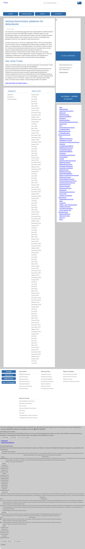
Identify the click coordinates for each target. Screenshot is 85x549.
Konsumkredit (63, 157)
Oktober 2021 (35, 221)
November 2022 (36, 191)
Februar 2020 (35, 266)
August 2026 (35, 94)
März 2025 (34, 128)
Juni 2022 (34, 203)
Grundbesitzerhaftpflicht (66, 146)
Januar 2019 (35, 295)
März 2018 (34, 318)
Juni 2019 (34, 284)
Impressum (62, 153)
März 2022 (34, 209)
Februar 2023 (35, 185)
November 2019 (36, 273)
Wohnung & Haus (64, 216)
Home (10, 14)
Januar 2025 (35, 133)
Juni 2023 (34, 176)
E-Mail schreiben (63, 72)
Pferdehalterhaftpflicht (65, 173)
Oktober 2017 (35, 329)
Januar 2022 (35, 214)
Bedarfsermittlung (64, 120)
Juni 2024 (34, 149)
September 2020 (36, 250)
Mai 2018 (34, 313)
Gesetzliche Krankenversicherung (69, 142)
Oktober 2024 (35, 140)
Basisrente (62, 113)
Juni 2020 (34, 257)
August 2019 (35, 279)
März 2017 (34, 345)
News (42, 14)
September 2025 (36, 119)
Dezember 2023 (36, 162)
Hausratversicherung (65, 149)
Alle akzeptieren (17, 541)
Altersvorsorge (63, 109)
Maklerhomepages (64, 162)
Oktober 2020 (35, 248)
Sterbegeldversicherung (66, 199)
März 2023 (34, 182)
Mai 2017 (34, 340)
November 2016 (36, 354)
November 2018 (36, 300)
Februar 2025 (35, 130)
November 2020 (36, 246)
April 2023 (34, 180)
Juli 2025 (34, 124)
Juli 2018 (34, 309)
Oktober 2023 (35, 167)
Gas (60, 137)
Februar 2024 (35, 158)
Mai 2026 (34, 101)
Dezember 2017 (36, 325)
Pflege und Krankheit (68, 371)
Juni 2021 (34, 230)
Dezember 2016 (36, 352)
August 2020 (35, 252)
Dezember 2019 (36, 270)
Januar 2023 (35, 187)
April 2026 (34, 103)
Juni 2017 (34, 338)
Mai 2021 (34, 232)
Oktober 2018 (35, 302)
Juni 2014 (34, 363)
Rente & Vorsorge (64, 186)
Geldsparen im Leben (65, 140)
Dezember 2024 (36, 135)
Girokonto (62, 144)
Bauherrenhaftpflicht (65, 116)
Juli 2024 (34, 146)
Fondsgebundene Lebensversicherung (28, 415)
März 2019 (34, 291)
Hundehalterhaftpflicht (65, 151)
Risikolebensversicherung (67, 192)
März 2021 (34, 237)
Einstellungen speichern (6, 541)
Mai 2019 (34, 286)
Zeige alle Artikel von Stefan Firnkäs (16, 83)
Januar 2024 (35, 160)
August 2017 (35, 334)
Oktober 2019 (35, 275)
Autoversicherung (23, 376)
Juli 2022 (34, 200)
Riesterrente (63, 190)
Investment (10, 97)
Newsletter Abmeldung (66, 166)
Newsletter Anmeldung (66, 168)
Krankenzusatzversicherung (67, 160)
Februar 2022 (35, 212)
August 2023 (35, 171)
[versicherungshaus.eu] (5, 2)
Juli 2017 (34, 336)
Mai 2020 (34, 259)
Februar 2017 (35, 347)
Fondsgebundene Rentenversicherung (28, 417)
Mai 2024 (34, 151)
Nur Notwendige (4, 437)
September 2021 (36, 223)
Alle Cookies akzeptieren (24, 437)
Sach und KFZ (22, 371)
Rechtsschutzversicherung (67, 182)
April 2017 (34, 343)
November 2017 (36, 327)
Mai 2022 (34, 205)
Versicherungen (12, 99)
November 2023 (36, 164)
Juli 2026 (34, 97)
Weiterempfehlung (64, 214)
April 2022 (34, 207)
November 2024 (36, 137)
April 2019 (34, 288)
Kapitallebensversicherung (67, 155)
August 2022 (35, 198)
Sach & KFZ (63, 194)
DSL (60, 125)
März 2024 (34, 155)
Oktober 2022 (35, 194)
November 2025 (36, 115)
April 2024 (34, 153)
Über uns (62, 217)
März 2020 (34, 264)
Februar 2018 (35, 320)
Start (60, 107)
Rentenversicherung (65, 188)
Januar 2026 (35, 110)
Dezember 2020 (36, 243)
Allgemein (10, 94)
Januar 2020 (35, 268)
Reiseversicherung (64, 184)
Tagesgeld (62, 203)
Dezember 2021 (36, 216)
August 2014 (35, 358)
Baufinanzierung (64, 114)
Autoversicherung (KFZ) (66, 111)
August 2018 (35, 307)
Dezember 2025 (36, 112)
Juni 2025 (34, 126)
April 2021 (34, 234)
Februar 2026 (35, 108)
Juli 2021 (34, 228)
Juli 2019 (34, 282)
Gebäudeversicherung (65, 138)
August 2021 (35, 225)
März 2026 (34, 106)
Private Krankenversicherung (67, 181)
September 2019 (36, 277)
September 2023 (36, 169)
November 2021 (36, 218)
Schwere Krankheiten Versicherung (27, 408)
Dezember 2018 (36, 297)
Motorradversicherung (65, 164)
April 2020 (34, 261)
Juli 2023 (34, 173)
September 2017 (36, 331)
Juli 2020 (34, 255)
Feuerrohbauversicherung (67, 127)
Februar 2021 (35, 239)
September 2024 (36, 142)
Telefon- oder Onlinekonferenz (68, 205)
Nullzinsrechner (64, 170)
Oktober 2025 (35, 117)
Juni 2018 (34, 311)
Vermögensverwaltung (66, 208)
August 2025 (35, 121)
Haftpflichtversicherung (66, 148)
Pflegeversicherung (65, 177)
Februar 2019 (35, 293)
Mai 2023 (34, 178)
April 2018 (34, 316)
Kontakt (58, 14)
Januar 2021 (35, 241)
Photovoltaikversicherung (66, 179)
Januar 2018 (35, 322)
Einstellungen (13, 437)
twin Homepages (9, 382)
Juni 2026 (34, 99)
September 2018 (36, 304)
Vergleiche (26, 14)
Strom (61, 201)
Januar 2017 (35, 349)
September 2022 (36, 196)
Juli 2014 (34, 361)
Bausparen (62, 118)
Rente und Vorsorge (24, 398)
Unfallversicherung (64, 206)
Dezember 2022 (36, 189)
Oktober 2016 (35, 356)
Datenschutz (63, 124)
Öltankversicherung (65, 171)
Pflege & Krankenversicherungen (69, 175)
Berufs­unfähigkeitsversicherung (68, 122)
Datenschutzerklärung (7, 442)
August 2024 (35, 144)
